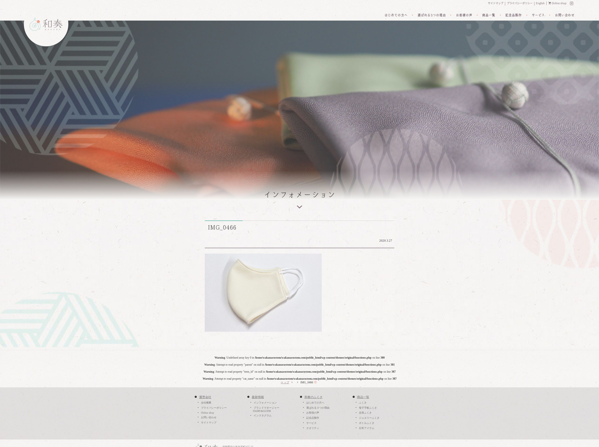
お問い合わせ (564, 15)
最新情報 (258, 397)
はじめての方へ (395, 15)
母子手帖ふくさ (368, 407)
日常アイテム (366, 428)
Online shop (559, 3)
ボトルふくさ (366, 423)
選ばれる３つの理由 (317, 407)
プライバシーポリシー (520, 3)
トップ (285, 382)
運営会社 (205, 397)
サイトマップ (495, 3)
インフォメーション (265, 402)
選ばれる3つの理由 (431, 15)
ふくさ (363, 402)
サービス (538, 15)
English (540, 3)
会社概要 (206, 402)
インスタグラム (263, 415)
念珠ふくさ (365, 412)
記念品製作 (513, 15)
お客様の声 (464, 15)
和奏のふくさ (313, 397)
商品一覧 (488, 15)
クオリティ (312, 428)
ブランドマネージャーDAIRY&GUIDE (266, 409)
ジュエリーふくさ (369, 417)
